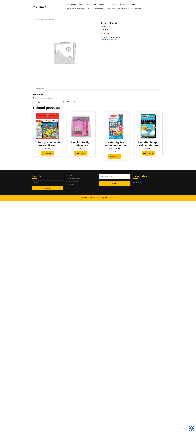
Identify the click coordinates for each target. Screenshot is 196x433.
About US (69, 175)
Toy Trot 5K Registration (105, 9)
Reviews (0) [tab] (40, 89)
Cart (81, 4)
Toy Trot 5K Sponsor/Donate (129, 9)
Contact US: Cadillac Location (79, 9)
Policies (68, 188)
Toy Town (39, 7)
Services (102, 4)
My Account (91, 4)
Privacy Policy (70, 185)
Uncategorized (137, 182)
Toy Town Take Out (72, 181)
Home (35, 19)
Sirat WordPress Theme (91, 198)
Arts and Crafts (42, 19)
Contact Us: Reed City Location (122, 4)
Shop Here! (71, 4)
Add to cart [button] (47, 153)
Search (115, 183)
